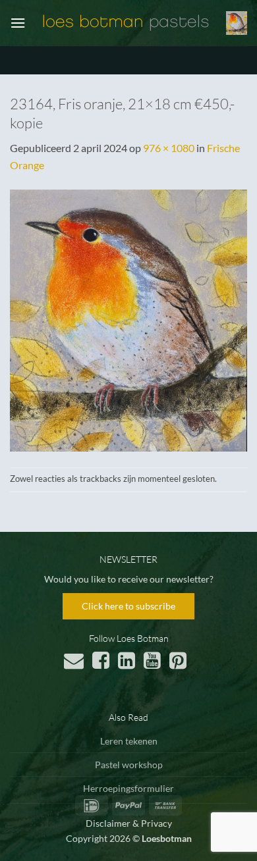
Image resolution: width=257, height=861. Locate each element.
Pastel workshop (129, 764)
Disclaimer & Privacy (129, 823)
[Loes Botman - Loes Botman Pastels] (126, 23)
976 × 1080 (168, 148)
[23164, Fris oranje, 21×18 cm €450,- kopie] (128, 319)
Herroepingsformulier (128, 788)
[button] (18, 23)
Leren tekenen (128, 740)
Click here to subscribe (128, 606)
